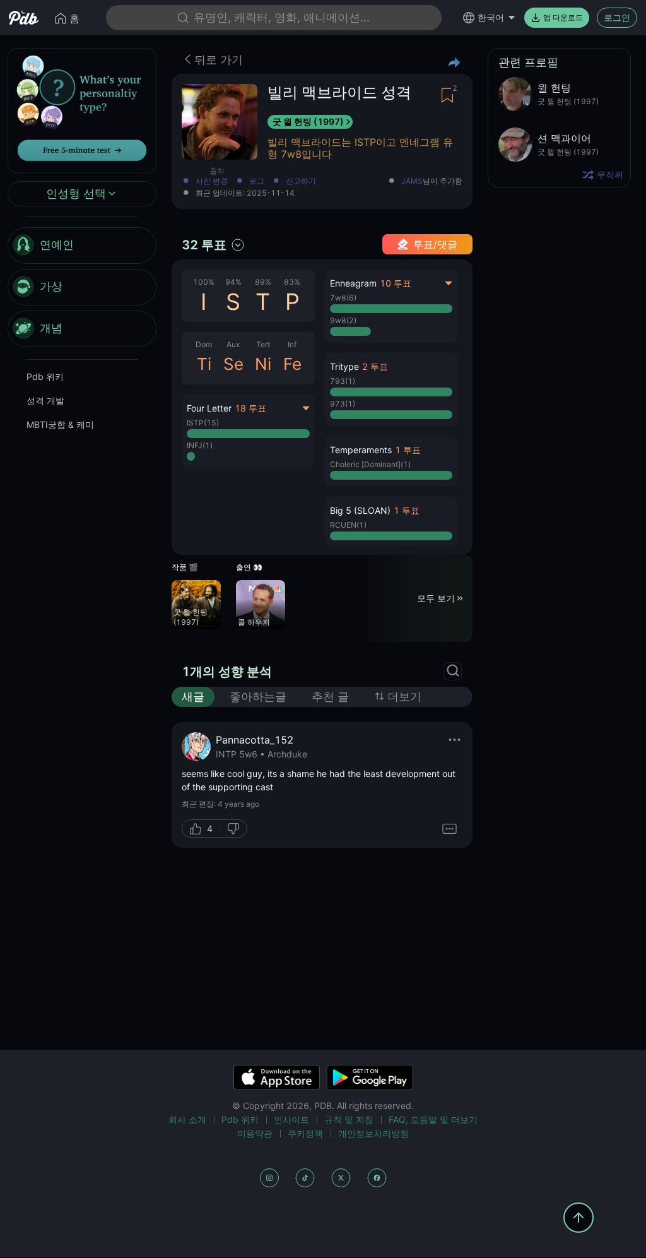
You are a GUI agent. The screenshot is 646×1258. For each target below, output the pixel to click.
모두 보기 (436, 598)
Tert (263, 344)
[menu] (82, 287)
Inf (292, 344)
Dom (204, 344)
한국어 (491, 17)
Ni (263, 364)
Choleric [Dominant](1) (370, 464)
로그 (256, 181)
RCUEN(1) (348, 525)
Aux (233, 344)
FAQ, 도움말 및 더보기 (433, 1119)
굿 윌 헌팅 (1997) (308, 121)
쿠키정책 (305, 1133)
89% (263, 282)
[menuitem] (82, 245)
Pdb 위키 (45, 376)
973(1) (342, 403)
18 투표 (250, 408)
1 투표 (408, 449)
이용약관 (255, 1133)
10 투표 (395, 283)
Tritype (344, 366)
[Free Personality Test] (82, 109)
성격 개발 (45, 400)
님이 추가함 (431, 181)
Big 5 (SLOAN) (360, 510)
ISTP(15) (203, 422)
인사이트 (291, 1119)
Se (233, 364)
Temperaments (361, 449)
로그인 (617, 17)
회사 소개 (187, 1119)
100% (203, 282)
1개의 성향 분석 (227, 671)
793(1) (342, 381)
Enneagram (353, 283)
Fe (292, 364)
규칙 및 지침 (348, 1119)
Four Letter (209, 408)
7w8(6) (343, 297)
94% (233, 282)
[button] (391, 389)
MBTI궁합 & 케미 (60, 424)
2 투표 (375, 366)
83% (292, 282)
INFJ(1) (200, 445)
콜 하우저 (254, 622)
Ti (204, 364)
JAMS (412, 181)
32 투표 (204, 244)
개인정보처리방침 (373, 1133)
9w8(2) (343, 320)
